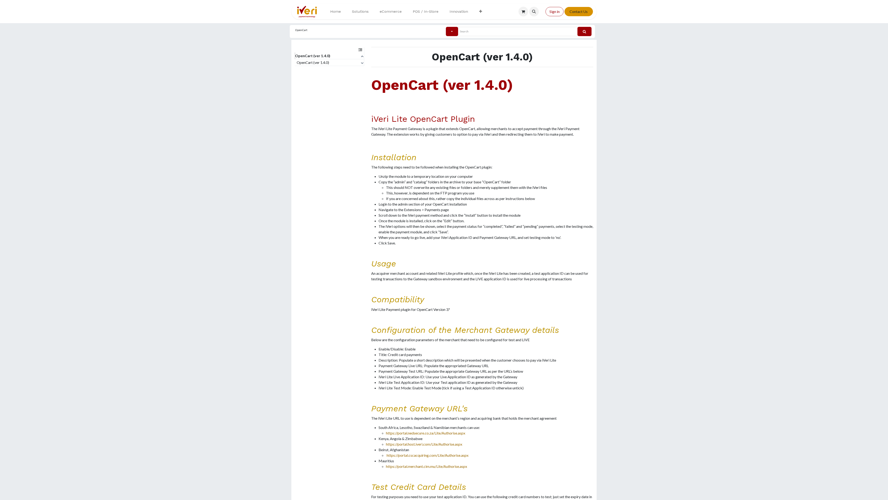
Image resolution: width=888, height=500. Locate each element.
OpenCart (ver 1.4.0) (312, 55)
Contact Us (579, 11)
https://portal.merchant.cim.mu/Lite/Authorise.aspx (426, 466)
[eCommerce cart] (523, 11)
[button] (534, 11)
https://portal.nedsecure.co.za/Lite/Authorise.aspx (425, 433)
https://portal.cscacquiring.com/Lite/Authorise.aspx (428, 455)
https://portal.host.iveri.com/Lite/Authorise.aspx (424, 444)
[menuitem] (335, 11)
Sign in (554, 11)
